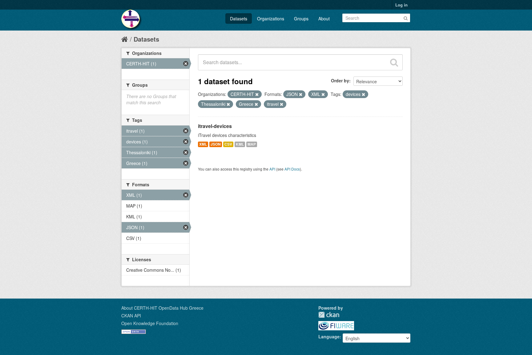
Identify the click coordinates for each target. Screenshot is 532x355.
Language (329, 336)
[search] (394, 62)
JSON (216, 144)
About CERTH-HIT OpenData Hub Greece (162, 308)
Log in (401, 5)
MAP (252, 144)
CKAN (328, 315)
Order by (340, 80)
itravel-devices (215, 126)
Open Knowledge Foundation (149, 323)
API (272, 168)
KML (240, 144)
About (324, 18)
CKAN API (131, 315)
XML (203, 144)
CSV (228, 144)
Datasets (238, 18)
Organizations (270, 18)
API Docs (292, 168)
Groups (301, 18)
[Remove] (257, 94)
